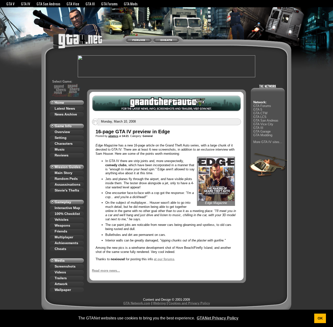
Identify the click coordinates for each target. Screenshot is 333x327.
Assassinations (67, 184)
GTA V (10, 3)
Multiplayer (64, 237)
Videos (60, 272)
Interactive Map (67, 208)
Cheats (60, 249)
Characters (64, 143)
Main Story (63, 173)
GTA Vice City (263, 124)
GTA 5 (257, 109)
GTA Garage (262, 131)
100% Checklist (67, 214)
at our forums (164, 259)
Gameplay (63, 202)
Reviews (62, 155)
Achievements (66, 243)
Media (60, 260)
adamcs (113, 136)
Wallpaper (63, 290)
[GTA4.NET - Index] (68, 43)
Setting (61, 138)
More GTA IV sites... (267, 142)
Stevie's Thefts (67, 190)
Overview (62, 132)
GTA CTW (260, 113)
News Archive (66, 114)
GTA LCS (259, 117)
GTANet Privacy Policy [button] (217, 318)
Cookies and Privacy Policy (189, 303)
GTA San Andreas (48, 3)
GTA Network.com (136, 303)
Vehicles (62, 219)
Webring (159, 303)
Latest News (65, 108)
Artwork (61, 284)
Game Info (63, 126)
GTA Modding (262, 135)
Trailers (61, 278)
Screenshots (65, 266)
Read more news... (106, 270)
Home (59, 103)
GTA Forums (109, 3)
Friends (61, 231)
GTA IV (25, 3)
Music (60, 149)
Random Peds (66, 179)
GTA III (90, 3)
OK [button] (320, 318)
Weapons (62, 225)
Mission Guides (68, 167)
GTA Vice (73, 3)
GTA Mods (130, 3)
